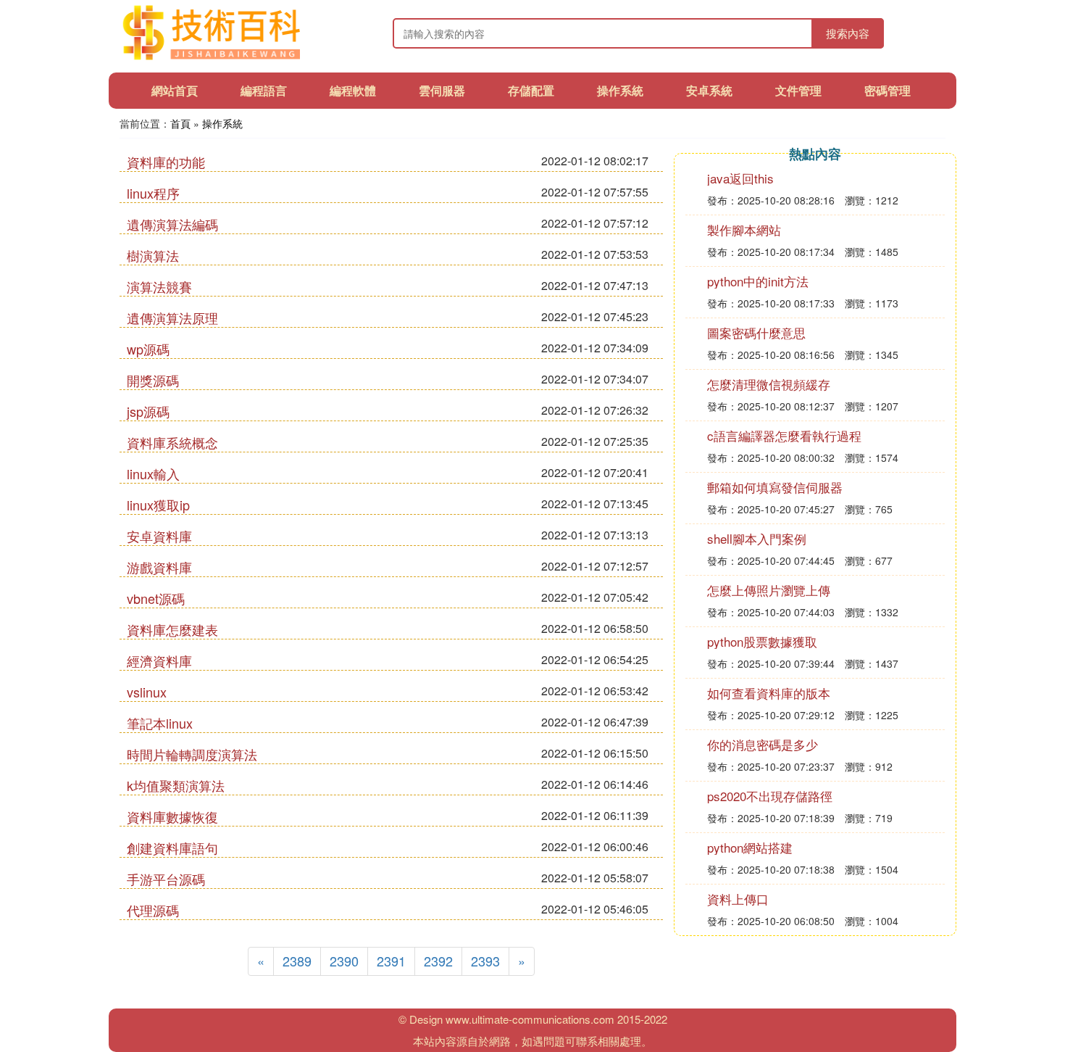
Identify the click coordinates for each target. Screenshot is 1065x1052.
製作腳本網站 (744, 229)
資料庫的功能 (166, 161)
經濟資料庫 (159, 660)
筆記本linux (160, 722)
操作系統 (620, 90)
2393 (485, 960)
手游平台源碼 (166, 878)
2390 (344, 960)
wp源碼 (148, 348)
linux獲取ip (158, 504)
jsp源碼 (148, 411)
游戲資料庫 (159, 567)
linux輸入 (153, 473)
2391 (391, 960)
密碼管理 (887, 90)
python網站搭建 (750, 847)
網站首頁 (174, 90)
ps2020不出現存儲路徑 (769, 796)
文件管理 (798, 90)
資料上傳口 (738, 899)
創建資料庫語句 (172, 847)
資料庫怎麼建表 (172, 629)
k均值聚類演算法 (176, 785)
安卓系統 (709, 90)
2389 (297, 960)
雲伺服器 (442, 90)
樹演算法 (153, 255)
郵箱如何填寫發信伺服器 (775, 487)
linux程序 (153, 192)
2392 (438, 960)
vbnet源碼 (156, 598)
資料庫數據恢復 (172, 816)
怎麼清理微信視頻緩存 (768, 384)
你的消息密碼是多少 (762, 744)
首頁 (180, 123)
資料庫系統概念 (172, 442)
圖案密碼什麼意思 (756, 332)
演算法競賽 (159, 286)
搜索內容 (847, 33)
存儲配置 (531, 90)
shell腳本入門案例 (756, 538)
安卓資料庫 (159, 535)
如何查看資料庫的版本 (768, 693)
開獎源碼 (153, 379)
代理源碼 (153, 909)
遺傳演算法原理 (172, 317)
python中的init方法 (758, 281)
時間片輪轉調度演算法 (192, 754)
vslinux (147, 691)
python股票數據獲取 (762, 641)
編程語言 (264, 90)
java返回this (740, 178)
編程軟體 (353, 90)
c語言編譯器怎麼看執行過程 (784, 435)
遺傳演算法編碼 (172, 224)
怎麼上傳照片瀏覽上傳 (768, 590)
